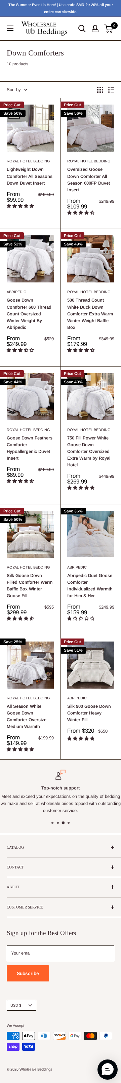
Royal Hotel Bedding (28, 161)
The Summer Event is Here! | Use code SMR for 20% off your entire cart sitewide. (60, 8)
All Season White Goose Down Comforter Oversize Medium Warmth (26, 716)
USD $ (15, 1005)
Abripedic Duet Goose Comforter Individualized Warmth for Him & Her (90, 585)
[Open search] (82, 28)
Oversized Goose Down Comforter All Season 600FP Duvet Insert (88, 179)
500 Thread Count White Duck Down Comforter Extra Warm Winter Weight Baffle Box (90, 314)
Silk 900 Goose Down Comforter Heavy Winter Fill (89, 713)
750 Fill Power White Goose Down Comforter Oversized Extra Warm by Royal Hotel (88, 451)
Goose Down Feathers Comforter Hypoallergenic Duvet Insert (29, 448)
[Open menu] (10, 28)
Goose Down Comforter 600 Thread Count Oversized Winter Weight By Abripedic (29, 314)
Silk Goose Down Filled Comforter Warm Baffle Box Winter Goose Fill (29, 585)
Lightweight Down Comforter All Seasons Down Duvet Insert (29, 176)
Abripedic (16, 292)
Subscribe (28, 973)
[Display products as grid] (100, 90)
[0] (109, 29)
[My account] (95, 28)
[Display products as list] (111, 90)
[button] (21, 205)
